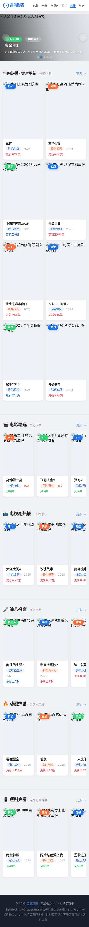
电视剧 (54, 5)
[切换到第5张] (51, 57)
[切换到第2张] (41, 57)
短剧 (81, 5)
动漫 (73, 5)
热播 (35, 5)
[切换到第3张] (45, 57)
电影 (44, 5)
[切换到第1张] (38, 57)
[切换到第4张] (48, 57)
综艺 (64, 5)
